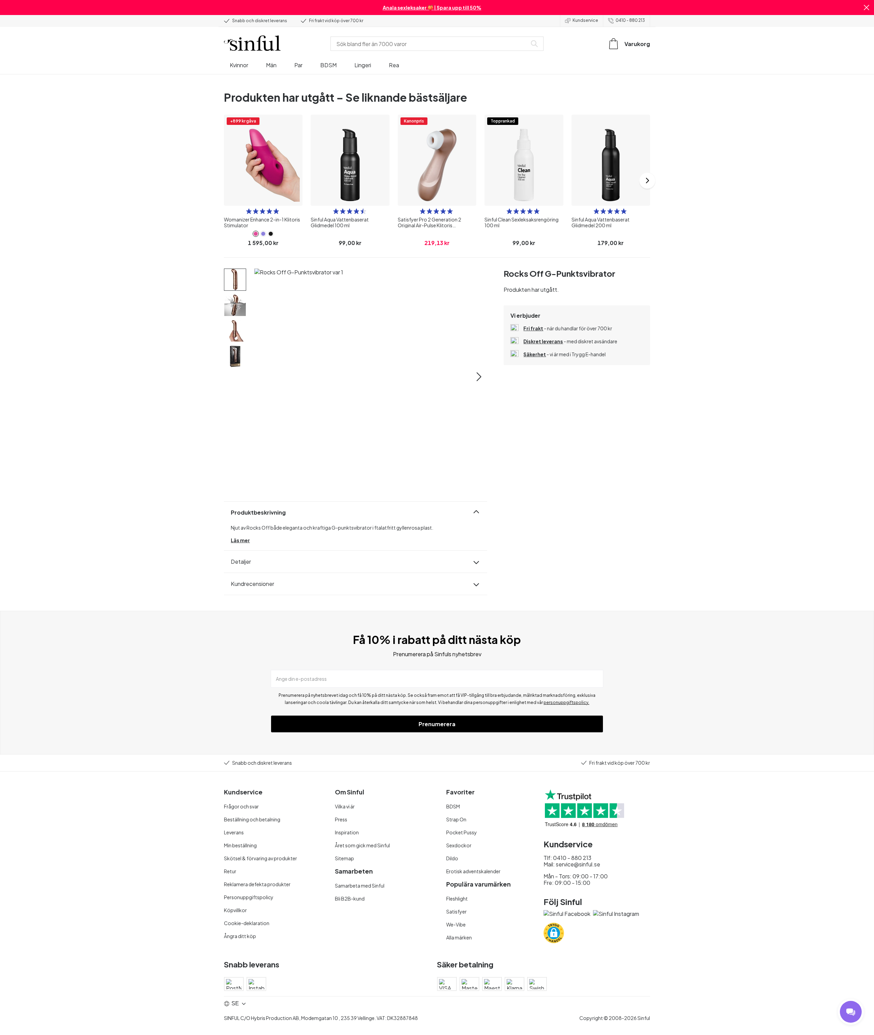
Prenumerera (437, 724)
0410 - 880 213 (630, 20)
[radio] (249, 211)
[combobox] (430, 44)
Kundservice (585, 20)
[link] (256, 234)
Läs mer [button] (240, 540)
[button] (866, 7)
